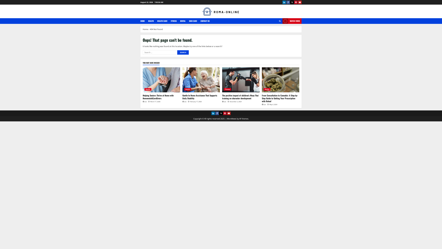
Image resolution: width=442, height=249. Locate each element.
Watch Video (295, 21)
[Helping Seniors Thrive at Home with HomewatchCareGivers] (161, 79)
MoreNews (231, 118)
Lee (145, 102)
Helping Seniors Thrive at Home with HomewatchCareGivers (158, 97)
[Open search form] (280, 21)
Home (142, 21)
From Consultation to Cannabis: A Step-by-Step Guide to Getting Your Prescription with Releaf (280, 98)
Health (151, 21)
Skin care (193, 21)
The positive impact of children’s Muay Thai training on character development (240, 97)
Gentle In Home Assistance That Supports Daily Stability (199, 97)
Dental (183, 21)
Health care (162, 21)
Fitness (174, 21)
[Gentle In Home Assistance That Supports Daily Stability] (201, 79)
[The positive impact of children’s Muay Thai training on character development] (241, 79)
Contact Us (205, 21)
